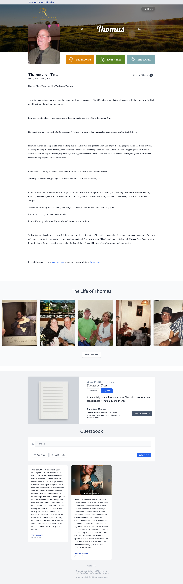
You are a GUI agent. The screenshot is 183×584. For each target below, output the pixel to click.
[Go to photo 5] (90, 493)
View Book (93, 390)
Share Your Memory (142, 414)
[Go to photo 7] (93, 493)
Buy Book (107, 390)
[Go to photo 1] (84, 493)
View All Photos (91, 355)
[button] (91, 480)
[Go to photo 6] (92, 493)
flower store (95, 261)
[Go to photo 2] (86, 493)
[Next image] (109, 480)
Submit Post (144, 455)
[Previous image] (73, 480)
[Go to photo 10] (98, 493)
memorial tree (58, 261)
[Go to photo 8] (95, 493)
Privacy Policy (84, 573)
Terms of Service (98, 573)
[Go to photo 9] (96, 493)
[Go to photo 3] (87, 493)
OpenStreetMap (94, 577)
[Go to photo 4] (89, 493)
